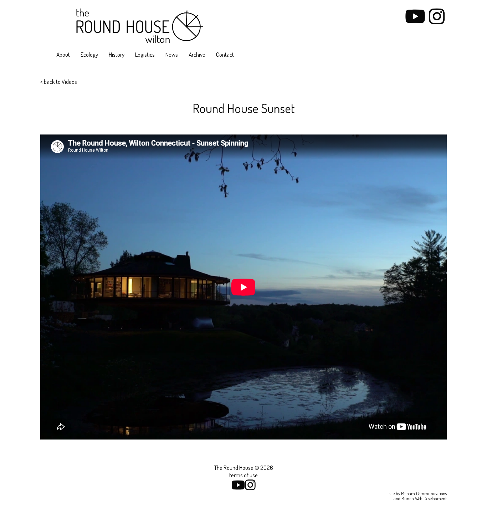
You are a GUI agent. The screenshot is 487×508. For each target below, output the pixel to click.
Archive (197, 54)
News (171, 54)
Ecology (89, 54)
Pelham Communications (424, 493)
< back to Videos (58, 81)
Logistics (145, 54)
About (63, 54)
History (116, 54)
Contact (225, 54)
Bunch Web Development (424, 498)
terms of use (243, 475)
